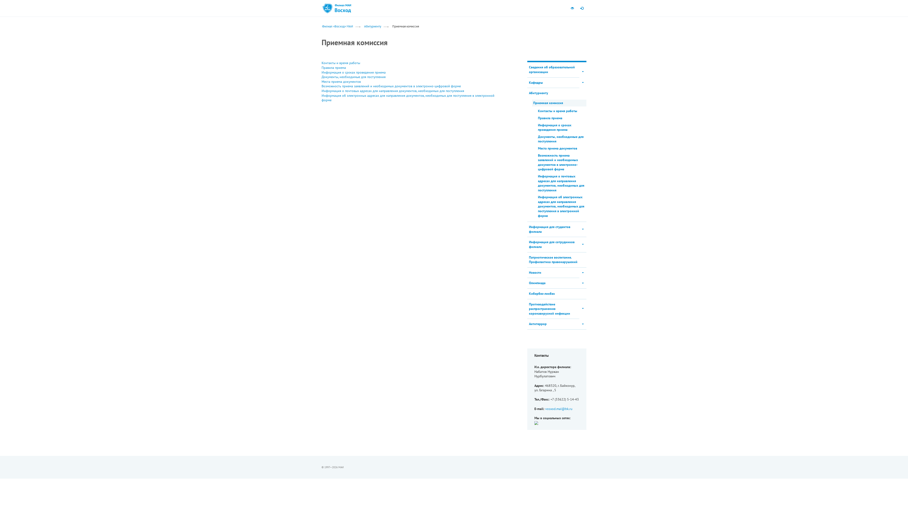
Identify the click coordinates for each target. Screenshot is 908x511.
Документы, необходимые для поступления (354, 77)
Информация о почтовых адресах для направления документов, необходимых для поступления (393, 91)
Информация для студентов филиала (549, 229)
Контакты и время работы (341, 63)
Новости (535, 272)
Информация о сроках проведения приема (354, 72)
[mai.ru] (327, 8)
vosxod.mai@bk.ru (558, 409)
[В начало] (342, 8)
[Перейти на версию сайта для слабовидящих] (572, 8)
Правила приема (334, 68)
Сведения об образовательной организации (552, 69)
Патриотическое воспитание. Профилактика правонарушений (553, 259)
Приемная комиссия (548, 103)
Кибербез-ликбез (542, 293)
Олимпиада (537, 283)
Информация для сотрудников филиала (552, 244)
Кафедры (536, 82)
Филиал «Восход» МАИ (337, 26)
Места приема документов (341, 81)
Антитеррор (538, 324)
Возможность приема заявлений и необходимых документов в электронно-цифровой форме (391, 86)
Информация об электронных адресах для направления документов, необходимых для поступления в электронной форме (561, 206)
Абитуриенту (372, 26)
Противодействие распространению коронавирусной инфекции (549, 309)
